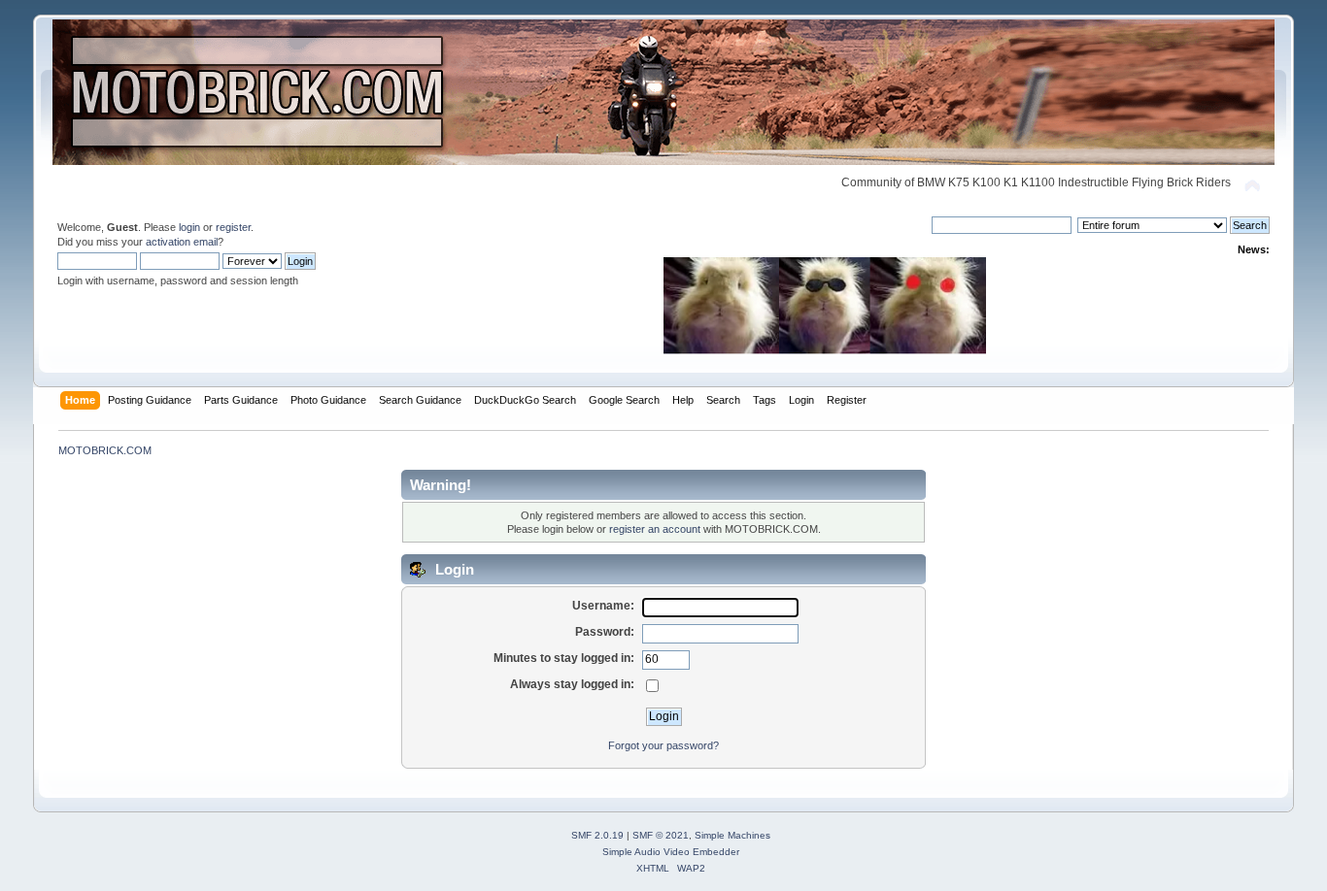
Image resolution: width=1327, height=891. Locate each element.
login (189, 227)
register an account (654, 529)
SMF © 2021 (660, 835)
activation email (182, 242)
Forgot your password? (663, 745)
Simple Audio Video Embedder (670, 851)
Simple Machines (732, 835)
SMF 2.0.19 (597, 835)
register (233, 227)
